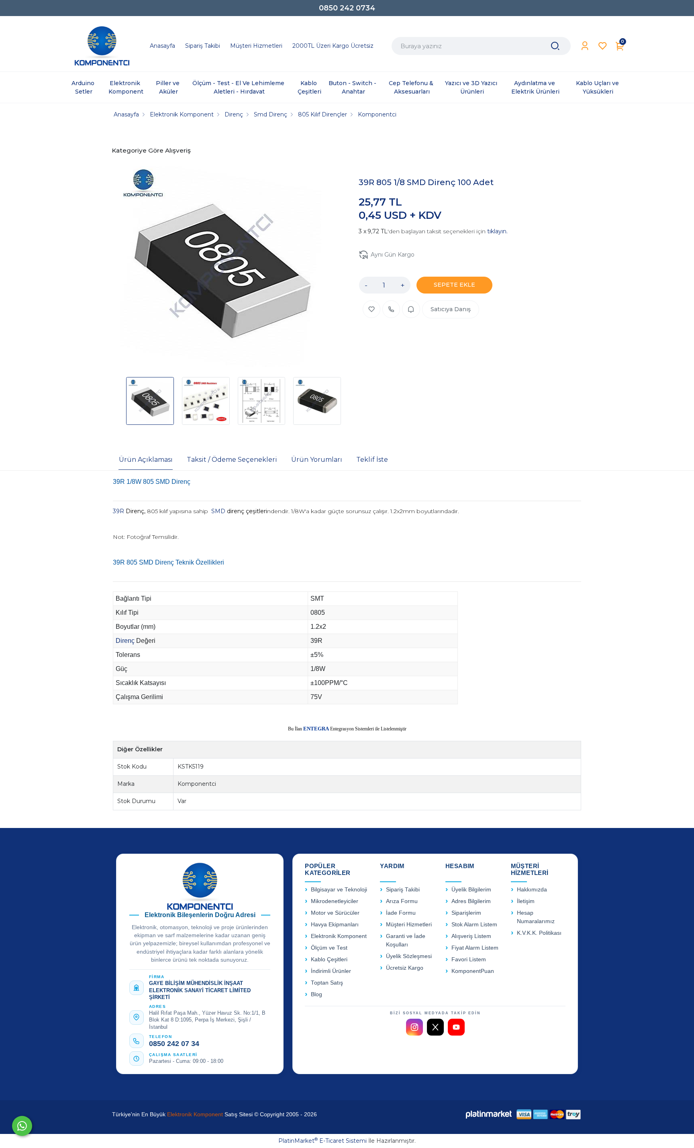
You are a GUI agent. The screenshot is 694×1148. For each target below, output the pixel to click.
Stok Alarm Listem (474, 925)
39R (119, 511)
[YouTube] (456, 1027)
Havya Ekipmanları (335, 925)
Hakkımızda (532, 890)
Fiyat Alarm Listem (474, 948)
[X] (435, 1027)
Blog (316, 994)
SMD (219, 511)
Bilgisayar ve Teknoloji (339, 890)
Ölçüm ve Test (329, 948)
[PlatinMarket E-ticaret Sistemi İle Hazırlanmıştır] (489, 1114)
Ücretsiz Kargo (404, 968)
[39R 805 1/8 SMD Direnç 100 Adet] (220, 267)
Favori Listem (468, 959)
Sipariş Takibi (403, 890)
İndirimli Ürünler (331, 971)
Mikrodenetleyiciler (334, 901)
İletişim (526, 901)
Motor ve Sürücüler (335, 913)
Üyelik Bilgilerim (471, 890)
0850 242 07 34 (174, 1044)
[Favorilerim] (603, 46)
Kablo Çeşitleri (329, 959)
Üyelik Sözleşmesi (409, 956)
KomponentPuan (472, 971)
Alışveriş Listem (471, 936)
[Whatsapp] (22, 1126)
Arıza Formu (402, 901)
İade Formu (401, 913)
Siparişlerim (466, 913)
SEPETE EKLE (454, 284)
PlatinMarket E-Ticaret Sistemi (322, 1140)
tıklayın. (497, 231)
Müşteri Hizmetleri (409, 925)
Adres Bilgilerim (471, 901)
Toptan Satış (327, 983)
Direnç (126, 640)
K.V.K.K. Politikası (539, 933)
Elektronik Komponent (339, 936)
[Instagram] (414, 1027)
